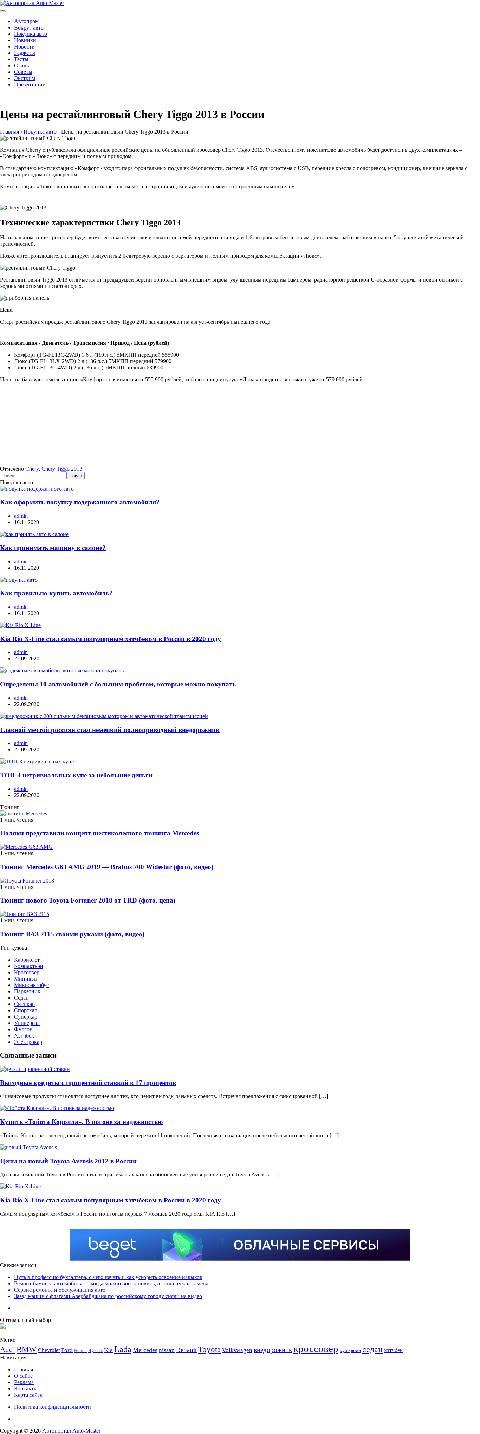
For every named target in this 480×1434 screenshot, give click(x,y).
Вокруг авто (29, 28)
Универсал (27, 1023)
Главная (23, 1369)
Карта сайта (28, 1395)
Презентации (30, 85)
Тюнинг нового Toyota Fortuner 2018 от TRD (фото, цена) (87, 900)
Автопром (26, 21)
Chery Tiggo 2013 (61, 469)
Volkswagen (237, 1350)
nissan (167, 1350)
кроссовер (315, 1348)
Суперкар (25, 1017)
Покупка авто (30, 34)
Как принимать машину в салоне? (53, 547)
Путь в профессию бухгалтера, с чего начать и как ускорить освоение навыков (108, 1277)
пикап (356, 1351)
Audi (7, 1350)
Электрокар (28, 1042)
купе (345, 1350)
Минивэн (25, 979)
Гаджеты (24, 53)
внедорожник (273, 1350)
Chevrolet (49, 1350)
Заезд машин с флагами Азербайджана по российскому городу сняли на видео (108, 1296)
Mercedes (145, 1350)
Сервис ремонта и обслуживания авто (59, 1290)
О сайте (23, 1376)
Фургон (23, 1029)
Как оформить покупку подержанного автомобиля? (80, 502)
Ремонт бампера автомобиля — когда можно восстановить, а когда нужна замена (111, 1283)
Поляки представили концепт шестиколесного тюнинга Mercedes (99, 833)
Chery (32, 469)
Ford (67, 1350)
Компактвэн (28, 966)
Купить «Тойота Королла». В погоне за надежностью (81, 1121)
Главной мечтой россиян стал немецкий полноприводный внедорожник (110, 730)
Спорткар (25, 1010)
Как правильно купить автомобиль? (56, 593)
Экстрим (24, 78)
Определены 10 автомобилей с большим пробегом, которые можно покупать (118, 684)
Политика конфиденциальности (52, 1407)
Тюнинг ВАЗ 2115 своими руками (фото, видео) (72, 934)
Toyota (209, 1349)
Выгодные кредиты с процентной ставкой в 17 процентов (88, 1082)
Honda (80, 1350)
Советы (23, 72)
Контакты (26, 1388)
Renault (186, 1350)
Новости (24, 47)
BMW (27, 1349)
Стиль (21, 66)
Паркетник (27, 991)
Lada (122, 1349)
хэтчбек (393, 1350)
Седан (21, 998)
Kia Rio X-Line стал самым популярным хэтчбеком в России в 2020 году (110, 638)
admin (21, 516)
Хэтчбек (24, 1036)
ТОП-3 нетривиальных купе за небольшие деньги (76, 775)
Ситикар (24, 1004)
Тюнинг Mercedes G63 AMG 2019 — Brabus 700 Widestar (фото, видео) (106, 867)
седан (372, 1349)
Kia (108, 1350)
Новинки (25, 40)
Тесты (21, 59)
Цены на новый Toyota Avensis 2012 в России (68, 1161)
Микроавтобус (31, 985)
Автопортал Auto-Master (71, 1431)
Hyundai (95, 1350)
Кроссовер (26, 972)
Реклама (24, 1382)
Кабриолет (27, 960)
